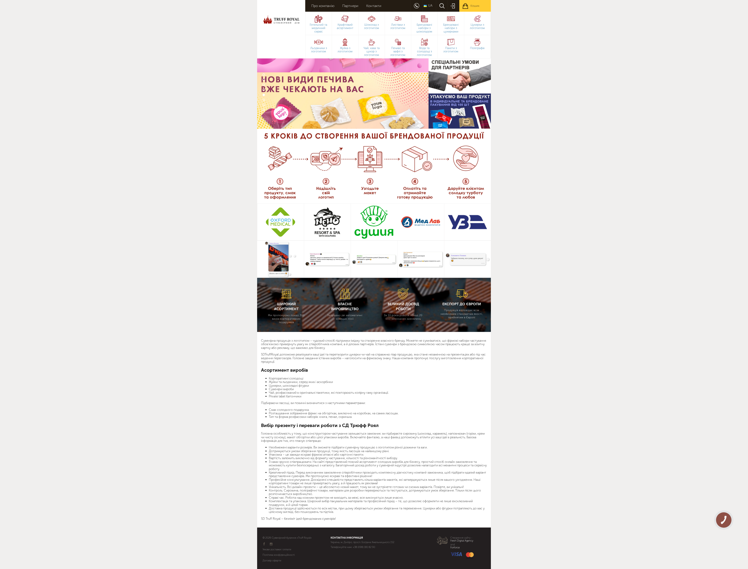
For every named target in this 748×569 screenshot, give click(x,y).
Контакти (373, 6)
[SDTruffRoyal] (281, 32)
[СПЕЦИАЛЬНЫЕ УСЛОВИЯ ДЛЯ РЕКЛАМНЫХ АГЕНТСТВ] (460, 76)
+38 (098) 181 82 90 (364, 547)
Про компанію (322, 6)
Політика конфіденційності (279, 554)
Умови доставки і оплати (277, 549)
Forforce (455, 547)
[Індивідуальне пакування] (460, 111)
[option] (343, 93)
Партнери (350, 6)
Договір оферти (272, 560)
